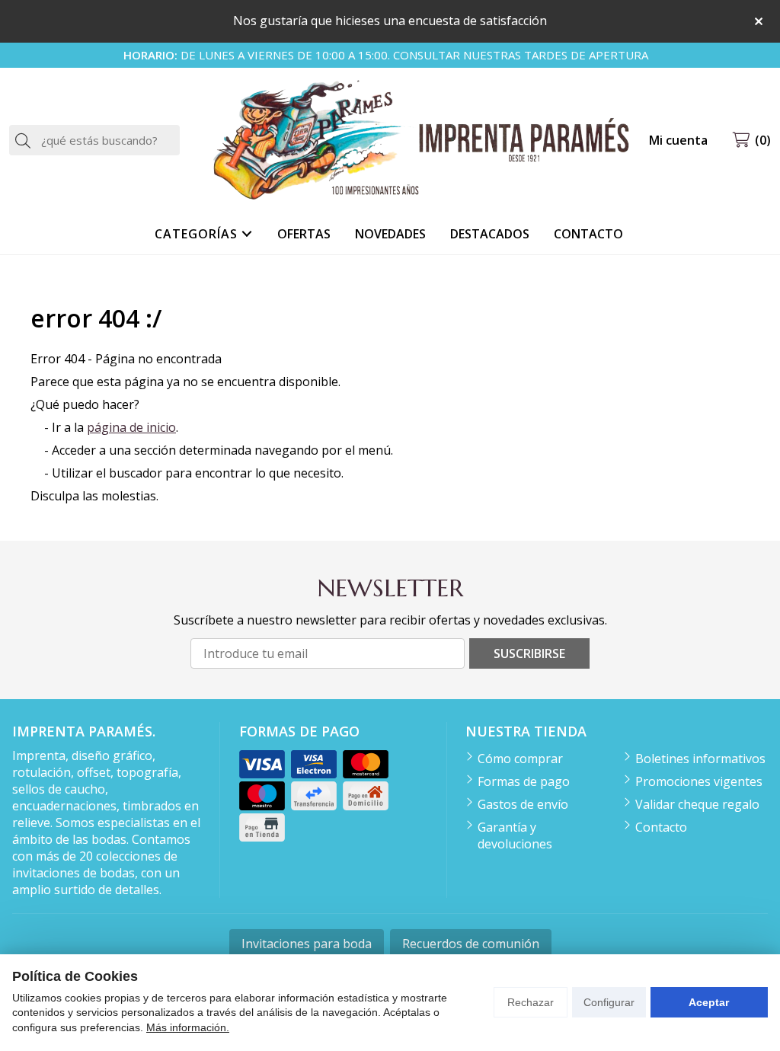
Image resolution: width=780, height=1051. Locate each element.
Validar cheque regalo (697, 804)
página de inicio (131, 427)
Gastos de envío (523, 804)
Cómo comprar (520, 758)
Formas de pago (524, 781)
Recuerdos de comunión (470, 943)
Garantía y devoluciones (515, 835)
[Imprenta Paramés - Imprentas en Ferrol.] (420, 140)
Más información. (187, 1027)
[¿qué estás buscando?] (94, 140)
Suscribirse (529, 653)
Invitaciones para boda (306, 943)
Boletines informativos (700, 758)
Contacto (661, 827)
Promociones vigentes (698, 781)
